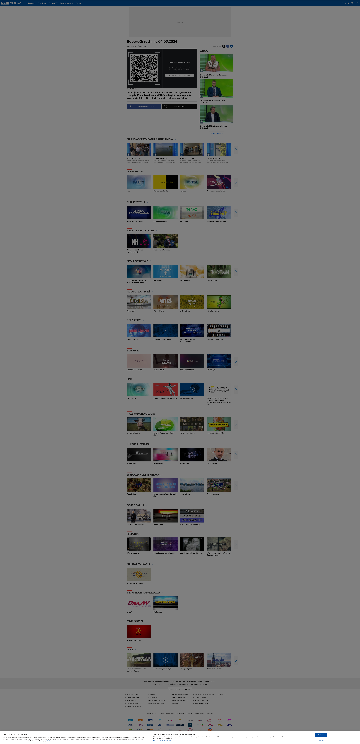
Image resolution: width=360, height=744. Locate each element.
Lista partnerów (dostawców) (162, 740)
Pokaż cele (321, 740)
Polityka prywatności (53, 741)
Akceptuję (321, 734)
